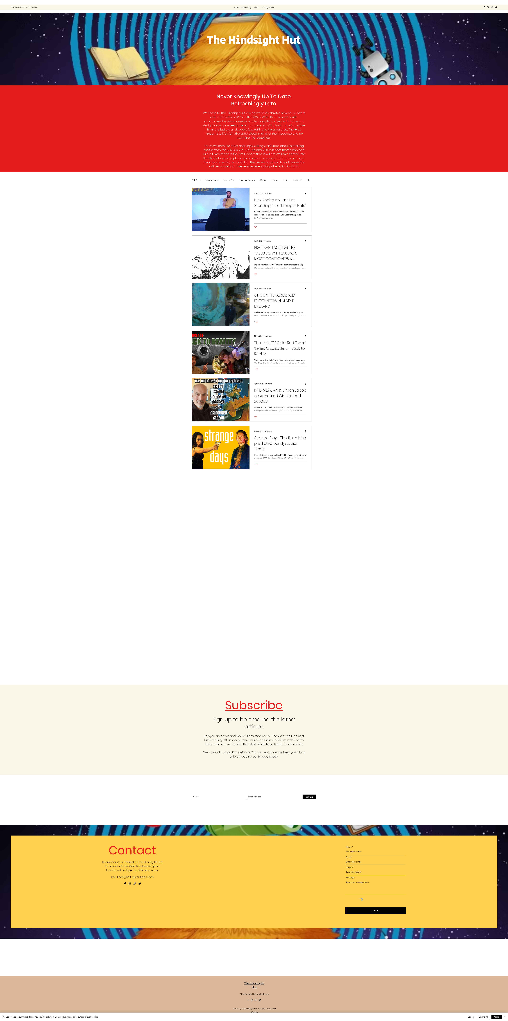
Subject (349, 867)
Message (350, 878)
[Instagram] (488, 7)
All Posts (196, 180)
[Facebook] (484, 7)
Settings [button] (471, 1016)
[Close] (504, 1017)
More (295, 180)
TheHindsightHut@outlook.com (24, 7)
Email (348, 857)
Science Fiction (247, 180)
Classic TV (229, 180)
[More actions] (306, 193)
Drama (263, 180)
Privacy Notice (268, 756)
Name (349, 847)
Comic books (212, 180)
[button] (308, 180)
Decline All (483, 1016)
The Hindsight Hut (254, 985)
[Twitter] (496, 7)
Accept (496, 1016)
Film (286, 180)
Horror (275, 180)
